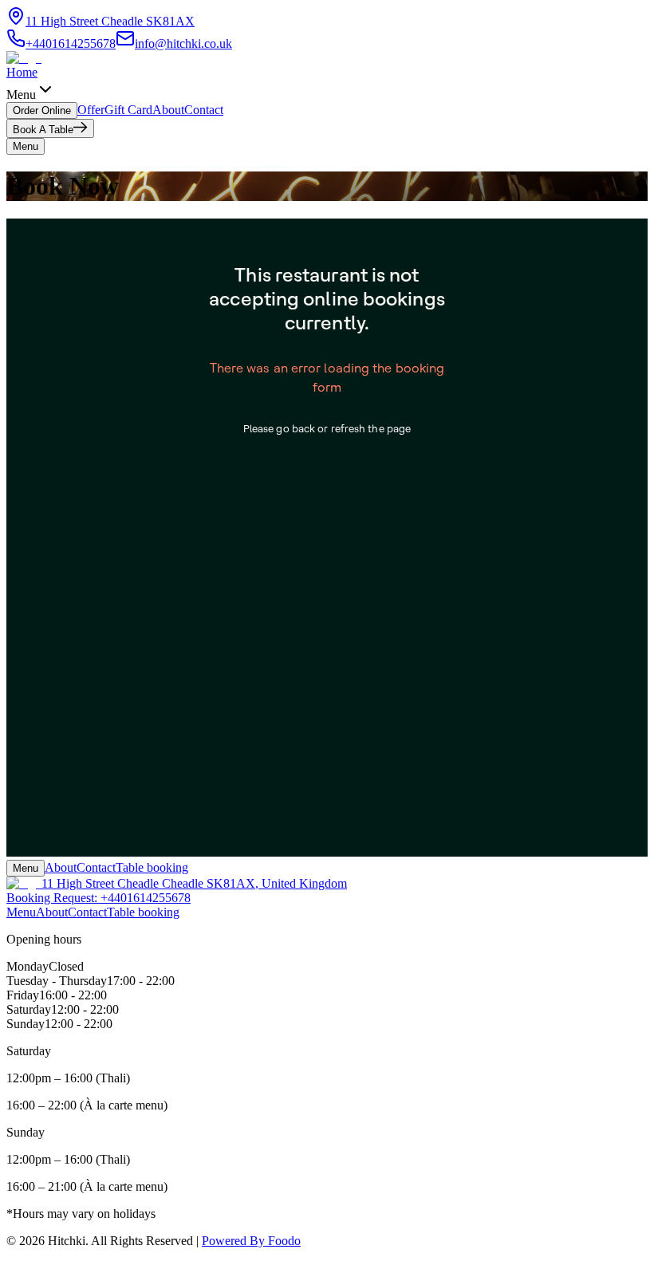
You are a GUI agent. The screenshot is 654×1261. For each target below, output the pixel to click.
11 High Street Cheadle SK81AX (110, 21)
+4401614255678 (71, 43)
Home (21, 72)
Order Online (42, 110)
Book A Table (43, 130)
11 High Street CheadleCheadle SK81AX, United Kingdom (194, 883)
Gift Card (128, 109)
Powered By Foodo (251, 1240)
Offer (90, 109)
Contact (203, 109)
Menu (25, 868)
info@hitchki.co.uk (183, 43)
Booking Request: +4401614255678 (98, 897)
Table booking (152, 867)
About (168, 109)
